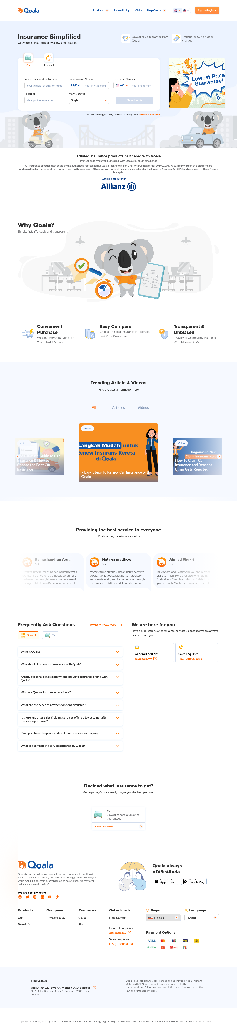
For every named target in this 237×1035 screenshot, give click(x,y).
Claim (82, 917)
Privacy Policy (55, 917)
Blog (81, 924)
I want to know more (103, 624)
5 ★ (78, 564)
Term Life (24, 924)
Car (20, 917)
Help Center (117, 917)
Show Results (134, 100)
